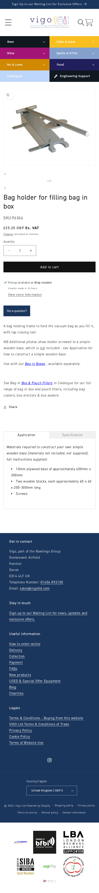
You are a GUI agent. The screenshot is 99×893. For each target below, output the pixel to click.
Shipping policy (64, 805)
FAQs (13, 668)
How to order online (24, 644)
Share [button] (13, 407)
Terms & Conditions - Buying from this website (46, 718)
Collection (17, 656)
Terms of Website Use (26, 742)
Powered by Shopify (38, 805)
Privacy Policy (20, 730)
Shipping (8, 234)
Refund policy (50, 812)
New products (20, 675)
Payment (16, 662)
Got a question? (17, 311)
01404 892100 (52, 582)
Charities (16, 693)
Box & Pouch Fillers (36, 383)
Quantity (9, 242)
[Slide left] (5, 174)
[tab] (26, 434)
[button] (8, 23)
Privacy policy (86, 805)
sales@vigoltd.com (35, 588)
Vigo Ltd (20, 805)
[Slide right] (5, 188)
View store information (25, 294)
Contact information (74, 812)
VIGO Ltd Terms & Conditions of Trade (39, 724)
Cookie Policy (19, 736)
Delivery (15, 650)
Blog (12, 687)
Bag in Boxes (35, 364)
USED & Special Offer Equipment (35, 681)
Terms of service (27, 812)
